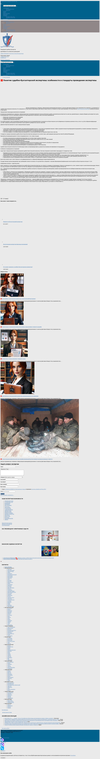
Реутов (9, 596)
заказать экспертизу (5, 59)
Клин (8, 579)
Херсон (9, 704)
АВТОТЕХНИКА (8, 505)
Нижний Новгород (11, 650)
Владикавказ (10, 692)
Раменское (9, 595)
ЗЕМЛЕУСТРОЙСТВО (9, 514)
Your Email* (3, 479)
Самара (9, 654)
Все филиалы (5, 709)
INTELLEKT (7, 517)
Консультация (6, 13)
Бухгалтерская (6, 77)
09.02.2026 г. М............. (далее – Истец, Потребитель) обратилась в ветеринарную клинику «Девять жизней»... (29, 718)
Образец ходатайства (7, 524)
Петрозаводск (10, 633)
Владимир (9, 610)
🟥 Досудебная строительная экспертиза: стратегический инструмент (18, 298)
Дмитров (9, 569)
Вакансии (8, 10)
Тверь (8, 622)
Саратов (9, 656)
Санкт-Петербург (11, 627)
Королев (9, 581)
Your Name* (3, 481)
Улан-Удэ (9, 686)
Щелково (9, 605)
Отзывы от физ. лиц (10, 17)
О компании (6, 8)
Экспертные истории (7, 712)
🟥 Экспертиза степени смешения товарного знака (13, 358)
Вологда (9, 629)
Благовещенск (10, 682)
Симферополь (10, 702)
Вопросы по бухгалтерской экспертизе (12, 221)
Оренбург (9, 651)
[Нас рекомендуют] (50, 536)
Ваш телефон (4, 484)
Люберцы (9, 585)
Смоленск (9, 620)
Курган (8, 663)
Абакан (8, 670)
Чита (8, 688)
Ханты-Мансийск (11, 667)
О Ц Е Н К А (7, 506)
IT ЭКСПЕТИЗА (8, 508)
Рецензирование (6, 525)
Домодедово (10, 571)
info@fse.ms (3, 57)
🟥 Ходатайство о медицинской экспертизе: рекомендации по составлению (19, 396)
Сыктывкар (9, 635)
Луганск (9, 707)
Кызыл (8, 676)
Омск (8, 679)
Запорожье (10, 705)
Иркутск (9, 672)
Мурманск (9, 632)
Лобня (8, 583)
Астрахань (9, 638)
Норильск (9, 678)
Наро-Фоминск (10, 587)
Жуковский (9, 575)
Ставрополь (10, 698)
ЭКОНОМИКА (7, 507)
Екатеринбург (10, 662)
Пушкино (9, 594)
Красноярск (10, 675)
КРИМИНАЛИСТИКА (9, 501)
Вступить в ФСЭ (5, 728)
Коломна (9, 580)
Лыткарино (9, 584)
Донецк (9, 706)
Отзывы (5, 15)
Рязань (8, 619)
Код (7, 469)
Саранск (9, 655)
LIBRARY (6, 519)
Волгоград (9, 639)
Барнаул (9, 671)
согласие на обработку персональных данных (15, 489)
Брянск (8, 609)
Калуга (8, 614)
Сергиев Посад (10, 597)
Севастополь (10, 701)
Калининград (10, 631)
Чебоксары (9, 659)
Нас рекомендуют (10, 9)
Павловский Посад (11, 592)
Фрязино (9, 602)
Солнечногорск (10, 599)
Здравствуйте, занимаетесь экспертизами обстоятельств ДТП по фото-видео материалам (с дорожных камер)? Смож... (32, 719)
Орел (8, 618)
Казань (8, 647)
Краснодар (9, 640)
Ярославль (9, 624)
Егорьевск (9, 573)
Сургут (8, 665)
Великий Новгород (11, 630)
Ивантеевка (10, 576)
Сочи (8, 642)
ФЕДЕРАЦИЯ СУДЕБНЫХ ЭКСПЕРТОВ (9, 1)
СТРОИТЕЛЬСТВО (9, 502)
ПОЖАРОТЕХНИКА (9, 513)
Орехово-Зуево (10, 591)
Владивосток (10, 683)
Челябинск (9, 668)
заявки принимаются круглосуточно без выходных (12, 53)
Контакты (5, 18)
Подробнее (73, 755)
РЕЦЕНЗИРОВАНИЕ (9, 518)
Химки (8, 603)
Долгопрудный (10, 570)
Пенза (8, 652)
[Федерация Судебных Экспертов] (7, 47)
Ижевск (9, 645)
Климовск (9, 577)
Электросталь (10, 606)
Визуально (3, 469)
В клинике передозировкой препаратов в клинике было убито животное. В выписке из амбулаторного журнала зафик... (32, 723)
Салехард (9, 664)
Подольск (9, 593)
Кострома (9, 615)
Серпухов (9, 598)
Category (2, 477)
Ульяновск (9, 657)
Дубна (8, 572)
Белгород (9, 608)
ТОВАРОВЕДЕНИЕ (9, 509)
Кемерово (9, 674)
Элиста (9, 643)
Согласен (3, 757)
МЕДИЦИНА (7, 504)
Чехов (8, 604)
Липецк (9, 617)
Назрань (9, 695)
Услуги (4, 11)
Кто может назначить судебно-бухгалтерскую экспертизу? (18, 267)
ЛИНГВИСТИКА (8, 510)
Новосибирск (10, 677)
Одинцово (9, 590)
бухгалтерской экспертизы (83, 108)
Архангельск (10, 628)
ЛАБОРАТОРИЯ (8, 512)
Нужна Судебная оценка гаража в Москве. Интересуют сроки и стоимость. (21, 724)
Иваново (9, 612)
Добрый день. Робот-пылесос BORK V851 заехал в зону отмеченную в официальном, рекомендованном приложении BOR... (33, 722)
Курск (8, 616)
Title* (2, 466)
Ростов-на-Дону (11, 641)
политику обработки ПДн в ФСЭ (38, 489)
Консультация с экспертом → (7, 495)
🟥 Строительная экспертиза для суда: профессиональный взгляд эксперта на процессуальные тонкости (26, 459)
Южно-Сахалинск (11, 689)
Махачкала (9, 694)
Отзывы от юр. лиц (10, 16)
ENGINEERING (7, 503)
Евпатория (9, 700)
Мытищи (9, 586)
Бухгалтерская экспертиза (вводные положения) (15, 244)
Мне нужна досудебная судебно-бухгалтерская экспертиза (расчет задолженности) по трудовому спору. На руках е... (31, 720)
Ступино (9, 600)
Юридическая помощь (7, 523)
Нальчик (9, 697)
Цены (4, 12)
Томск (8, 680)
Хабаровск (9, 687)
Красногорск (10, 582)
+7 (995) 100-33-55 (5, 56)
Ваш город (3, 486)
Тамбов (9, 621)
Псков (8, 634)
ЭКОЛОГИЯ (7, 515)
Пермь (8, 653)
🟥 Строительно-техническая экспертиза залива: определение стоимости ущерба (21, 326)
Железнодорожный (12, 574)
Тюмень (9, 666)
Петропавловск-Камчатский (13, 685)
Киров (8, 648)
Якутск (8, 690)
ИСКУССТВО (7, 516)
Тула (8, 623)
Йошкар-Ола (10, 646)
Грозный (9, 693)
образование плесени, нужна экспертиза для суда (16, 721)
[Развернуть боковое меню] (1, 561)
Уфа (8, 658)
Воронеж (9, 611)
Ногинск (9, 588)
